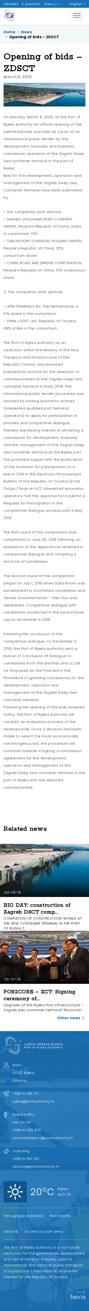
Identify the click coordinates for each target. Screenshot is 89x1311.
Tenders (11, 3)
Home (9, 32)
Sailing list (53, 3)
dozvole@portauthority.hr (36, 1166)
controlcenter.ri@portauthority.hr (43, 1138)
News (26, 32)
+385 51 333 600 (27, 1130)
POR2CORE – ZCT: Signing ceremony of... (39, 995)
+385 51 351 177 (26, 1093)
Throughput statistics (24, 1215)
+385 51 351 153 (26, 1158)
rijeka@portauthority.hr (34, 1101)
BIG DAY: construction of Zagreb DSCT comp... (37, 908)
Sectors (11, 1231)
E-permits (31, 3)
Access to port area (43, 1231)
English (75, 3)
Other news (68, 1017)
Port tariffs (60, 1215)
